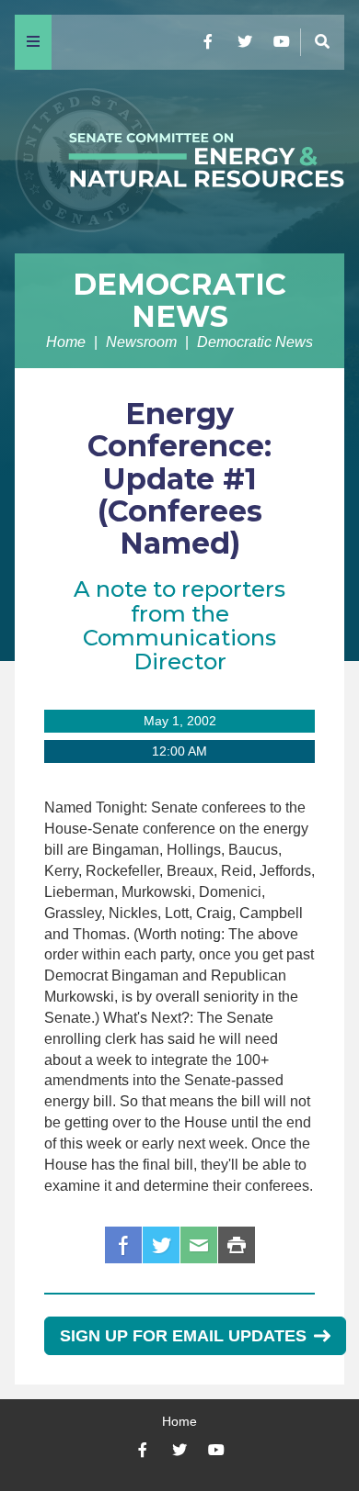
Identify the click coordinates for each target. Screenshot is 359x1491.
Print (236, 1245)
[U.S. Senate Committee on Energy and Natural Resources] (179, 161)
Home (66, 342)
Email (198, 1245)
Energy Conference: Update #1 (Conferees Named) (179, 478)
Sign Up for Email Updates (183, 1336)
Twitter (161, 1245)
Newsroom (141, 342)
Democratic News (179, 300)
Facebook (123, 1245)
